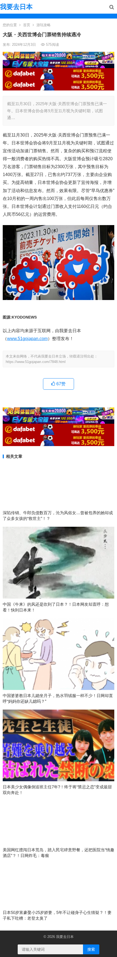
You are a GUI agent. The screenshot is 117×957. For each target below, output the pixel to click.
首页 (26, 25)
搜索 (91, 949)
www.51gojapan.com (27, 338)
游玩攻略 (43, 25)
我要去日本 (16, 6)
